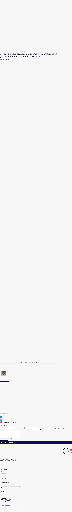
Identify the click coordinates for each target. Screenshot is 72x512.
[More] (44, 59)
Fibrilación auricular (8, 51)
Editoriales (2, 51)
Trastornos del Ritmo (17, 51)
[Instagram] (7, 465)
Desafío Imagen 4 (4, 469)
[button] (39, 30)
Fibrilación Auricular (35, 362)
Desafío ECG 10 (3, 473)
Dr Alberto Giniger (6, 59)
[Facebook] (1, 465)
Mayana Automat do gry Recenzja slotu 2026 (8, 482)
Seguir (16, 419)
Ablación (26, 362)
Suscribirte (15, 422)
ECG (29, 362)
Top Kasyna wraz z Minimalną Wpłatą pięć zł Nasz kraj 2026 (11, 486)
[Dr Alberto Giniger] (1, 59)
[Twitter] (3, 465)
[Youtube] (5, 465)
